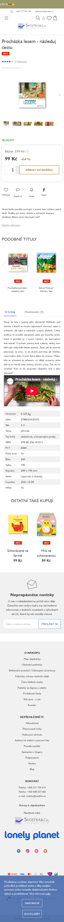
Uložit (8, 184)
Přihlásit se (49, 624)
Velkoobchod (32, 723)
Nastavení (32, 903)
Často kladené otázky (32, 681)
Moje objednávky (32, 658)
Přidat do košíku (39, 170)
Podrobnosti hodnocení (12, 67)
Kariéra (32, 763)
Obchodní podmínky (32, 664)
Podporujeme (32, 757)
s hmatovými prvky (44, 436)
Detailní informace (11, 224)
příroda (25, 430)
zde (48, 893)
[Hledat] (37, 18)
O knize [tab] (10, 312)
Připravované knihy (32, 728)
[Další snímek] (59, 95)
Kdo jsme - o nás (32, 699)
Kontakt (32, 704)
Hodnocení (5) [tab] (34, 312)
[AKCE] (17, 262)
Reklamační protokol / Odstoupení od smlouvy (32, 670)
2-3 (23, 425)
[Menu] (6, 18)
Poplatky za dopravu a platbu (32, 687)
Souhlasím (32, 914)
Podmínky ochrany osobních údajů (32, 676)
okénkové (26, 436)
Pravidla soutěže (32, 746)
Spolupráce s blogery (32, 751)
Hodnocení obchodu (32, 734)
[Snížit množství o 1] (17, 172)
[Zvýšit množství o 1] (17, 168)
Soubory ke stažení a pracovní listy (32, 740)
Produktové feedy (32, 693)
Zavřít (20, 184)
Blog (32, 768)
